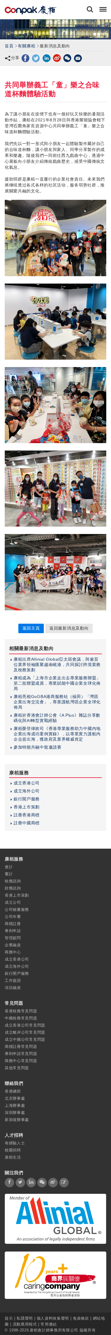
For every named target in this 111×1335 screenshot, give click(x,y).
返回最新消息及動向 (69, 628)
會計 (9, 867)
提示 (9, 1318)
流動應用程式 (25, 1324)
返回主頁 (31, 628)
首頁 (9, 46)
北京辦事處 (15, 1098)
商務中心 (13, 952)
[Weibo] (57, 57)
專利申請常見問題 (21, 1053)
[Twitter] (36, 57)
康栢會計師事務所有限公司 (54, 1330)
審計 (9, 874)
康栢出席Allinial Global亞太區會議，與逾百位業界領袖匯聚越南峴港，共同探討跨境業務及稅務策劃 (57, 664)
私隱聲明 (25, 1318)
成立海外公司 (27, 791)
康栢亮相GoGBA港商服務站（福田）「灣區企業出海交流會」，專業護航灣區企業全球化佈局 (57, 702)
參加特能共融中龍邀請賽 (38, 747)
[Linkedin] (46, 57)
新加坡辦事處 (17, 1119)
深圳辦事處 (15, 1112)
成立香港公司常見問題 (25, 1025)
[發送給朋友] (78, 57)
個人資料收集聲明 (53, 1318)
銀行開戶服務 (27, 799)
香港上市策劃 (27, 807)
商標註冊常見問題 (21, 1046)
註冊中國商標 (27, 823)
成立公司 (13, 902)
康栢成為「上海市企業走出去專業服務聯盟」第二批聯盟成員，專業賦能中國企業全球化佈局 (57, 683)
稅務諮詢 (13, 881)
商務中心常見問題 (21, 1061)
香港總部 (13, 1091)
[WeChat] (67, 57)
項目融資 (13, 987)
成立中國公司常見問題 (25, 1039)
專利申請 (13, 931)
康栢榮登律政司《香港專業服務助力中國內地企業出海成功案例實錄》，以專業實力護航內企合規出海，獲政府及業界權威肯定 (57, 734)
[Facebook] (25, 57)
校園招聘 (13, 1150)
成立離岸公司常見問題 (25, 1032)
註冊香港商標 (27, 815)
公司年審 (13, 916)
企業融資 (13, 945)
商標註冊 (13, 923)
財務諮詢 (13, 888)
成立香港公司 (27, 783)
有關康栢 (26, 46)
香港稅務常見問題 (21, 1011)
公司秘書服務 (17, 909)
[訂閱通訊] (64, 1182)
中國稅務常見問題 (21, 1018)
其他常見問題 (17, 1068)
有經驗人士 (15, 1143)
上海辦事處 (15, 1105)
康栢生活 (13, 1157)
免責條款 (81, 1318)
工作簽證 (13, 980)
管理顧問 (13, 938)
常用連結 (49, 1324)
